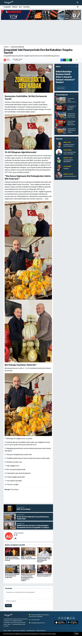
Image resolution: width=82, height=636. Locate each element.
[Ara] (77, 2)
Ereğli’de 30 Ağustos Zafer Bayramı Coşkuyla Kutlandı (12, 559)
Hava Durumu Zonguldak (18, 630)
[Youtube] (68, 618)
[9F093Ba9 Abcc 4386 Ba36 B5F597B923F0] (28, 331)
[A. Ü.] (9, 536)
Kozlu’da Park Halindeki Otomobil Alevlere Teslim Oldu (12, 576)
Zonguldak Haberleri (17, 47)
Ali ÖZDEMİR (67, 166)
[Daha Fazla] (70, 60)
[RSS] (73, 618)
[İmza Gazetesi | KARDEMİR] (41, 15)
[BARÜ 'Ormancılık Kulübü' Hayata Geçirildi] (28, 551)
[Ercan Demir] (59, 152)
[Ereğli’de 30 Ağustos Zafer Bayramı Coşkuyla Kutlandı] (12, 551)
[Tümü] (76, 66)
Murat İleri (67, 142)
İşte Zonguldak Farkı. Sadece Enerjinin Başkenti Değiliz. (70, 153)
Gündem (15, 7)
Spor (20, 7)
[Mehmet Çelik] (59, 159)
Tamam (76, 633)
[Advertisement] (41, 32)
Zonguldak (7, 7)
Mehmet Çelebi (68, 174)
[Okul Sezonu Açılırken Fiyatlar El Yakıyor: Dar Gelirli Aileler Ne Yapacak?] (44, 551)
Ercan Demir (67, 150)
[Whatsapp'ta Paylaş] (67, 60)
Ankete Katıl (60, 88)
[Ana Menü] (77, 7)
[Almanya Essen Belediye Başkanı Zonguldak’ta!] (44, 569)
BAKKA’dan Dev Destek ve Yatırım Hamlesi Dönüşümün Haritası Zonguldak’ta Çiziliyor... (28, 577)
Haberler (6, 47)
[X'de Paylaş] (64, 60)
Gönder (8, 605)
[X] (62, 618)
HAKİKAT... (67, 168)
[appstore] (60, 622)
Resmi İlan (26, 7)
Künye (5, 630)
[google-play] (72, 622)
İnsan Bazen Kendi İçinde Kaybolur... (69, 145)
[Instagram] (65, 618)
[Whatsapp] (70, 618)
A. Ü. (15, 535)
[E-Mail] (15, 538)
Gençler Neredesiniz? (70, 176)
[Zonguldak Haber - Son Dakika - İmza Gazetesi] (10, 3)
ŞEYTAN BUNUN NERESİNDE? (68, 160)
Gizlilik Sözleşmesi (41, 630)
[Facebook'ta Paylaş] (62, 60)
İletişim (9, 630)
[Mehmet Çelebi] (59, 175)
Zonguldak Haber (30, 630)
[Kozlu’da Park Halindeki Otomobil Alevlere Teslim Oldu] (12, 569)
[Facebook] (59, 618)
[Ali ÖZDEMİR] (59, 167)
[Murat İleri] (59, 144)
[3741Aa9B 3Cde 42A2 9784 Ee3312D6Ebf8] (28, 268)
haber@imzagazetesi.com (38, 622)
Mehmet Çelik (68, 157)
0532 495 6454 (35, 619)
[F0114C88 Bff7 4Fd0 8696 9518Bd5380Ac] (28, 132)
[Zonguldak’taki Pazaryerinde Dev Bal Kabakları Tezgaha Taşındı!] (28, 78)
